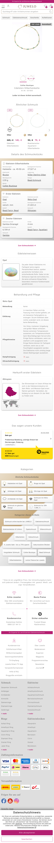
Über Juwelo (40, 645)
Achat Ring (5, 724)
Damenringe (6, 702)
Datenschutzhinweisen (25, 827)
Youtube (10, 800)
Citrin (30, 738)
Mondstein (32, 746)
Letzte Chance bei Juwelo (34, 560)
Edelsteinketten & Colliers (12, 529)
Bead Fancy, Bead (11, 210)
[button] (3, 6)
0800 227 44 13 (14, 624)
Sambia (6, 235)
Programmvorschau (40, 660)
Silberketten (20, 537)
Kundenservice (14, 645)
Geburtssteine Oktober (41, 545)
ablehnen (18, 824)
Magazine (40, 657)
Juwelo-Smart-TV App (14, 664)
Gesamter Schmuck (9, 687)
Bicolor (6, 175)
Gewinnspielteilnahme (14, 657)
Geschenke (34, 18)
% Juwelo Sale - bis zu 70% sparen (16, 545)
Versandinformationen (14, 668)
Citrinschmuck (33, 702)
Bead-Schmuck (34, 180)
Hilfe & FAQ (14, 672)
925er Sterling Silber (37, 175)
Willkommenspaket (14, 653)
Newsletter (39, 664)
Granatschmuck (34, 710)
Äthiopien (32, 210)
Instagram (16, 800)
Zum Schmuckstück (26, 245)
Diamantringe (6, 706)
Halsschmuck (33, 537)
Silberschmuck (45, 529)
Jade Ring (5, 746)
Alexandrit (32, 724)
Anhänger (5, 691)
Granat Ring (6, 742)
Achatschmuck (34, 687)
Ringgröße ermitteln (14, 675)
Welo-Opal (32, 199)
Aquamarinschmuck (36, 695)
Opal (5, 199)
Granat (30, 742)
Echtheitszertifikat (14, 649)
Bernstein (31, 735)
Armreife (4, 699)
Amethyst (31, 727)
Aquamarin (32, 731)
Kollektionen (47, 18)
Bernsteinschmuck (35, 699)
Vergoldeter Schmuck (12, 552)
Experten (40, 653)
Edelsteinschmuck (20, 18)
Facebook (3, 800)
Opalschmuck (31, 529)
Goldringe (5, 710)
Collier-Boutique (29, 552)
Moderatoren (40, 649)
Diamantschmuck (35, 706)
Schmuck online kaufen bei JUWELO (18, 522)
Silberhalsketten (15, 560)
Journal (39, 668)
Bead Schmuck (44, 552)
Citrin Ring (5, 735)
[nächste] (49, 130)
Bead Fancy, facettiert (37, 229)
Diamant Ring (6, 738)
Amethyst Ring (7, 727)
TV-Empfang (14, 660)
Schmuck (6, 18)
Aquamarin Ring (7, 731)
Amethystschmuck (35, 691)
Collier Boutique (10, 186)
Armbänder (5, 695)
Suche (50, 12)
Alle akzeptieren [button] (27, 832)
